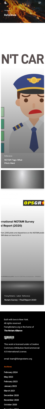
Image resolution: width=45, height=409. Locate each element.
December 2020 (11, 395)
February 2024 (11, 372)
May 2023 (8, 377)
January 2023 (10, 386)
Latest (18, 296)
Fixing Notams (9, 296)
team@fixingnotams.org (21, 359)
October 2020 (10, 404)
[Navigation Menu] (39, 3)
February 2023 (11, 381)
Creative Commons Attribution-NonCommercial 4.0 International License (21, 348)
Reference (8, 156)
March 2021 (9, 391)
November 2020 (11, 400)
